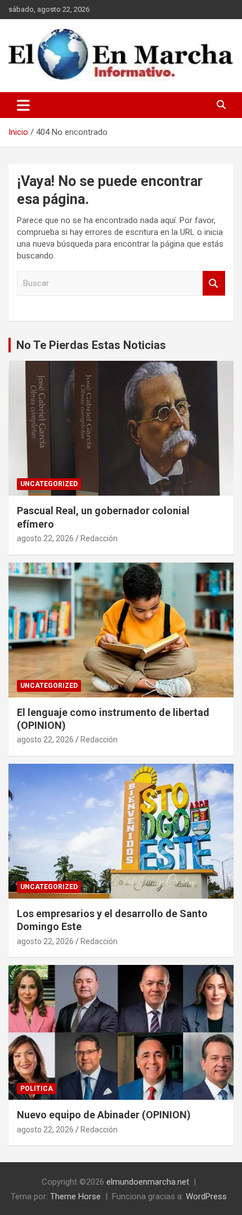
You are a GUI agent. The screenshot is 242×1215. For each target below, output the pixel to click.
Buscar (214, 283)
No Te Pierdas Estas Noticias (91, 345)
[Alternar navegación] (23, 105)
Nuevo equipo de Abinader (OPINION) (104, 1115)
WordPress (206, 1196)
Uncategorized (49, 484)
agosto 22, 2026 (45, 538)
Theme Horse (75, 1196)
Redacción (99, 538)
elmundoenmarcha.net (147, 1182)
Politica (36, 1088)
